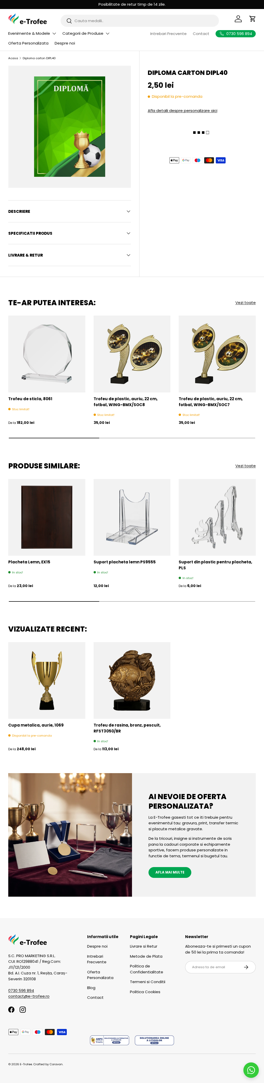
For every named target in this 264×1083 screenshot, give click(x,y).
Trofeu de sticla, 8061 (30, 398)
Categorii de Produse (82, 33)
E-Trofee (26, 1064)
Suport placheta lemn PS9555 (125, 562)
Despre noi (65, 43)
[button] (252, 18)
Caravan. (56, 1064)
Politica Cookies (145, 991)
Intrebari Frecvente (168, 33)
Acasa (13, 58)
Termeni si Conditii (147, 981)
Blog (91, 987)
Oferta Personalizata (28, 43)
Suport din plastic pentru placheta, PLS (215, 565)
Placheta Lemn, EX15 (29, 562)
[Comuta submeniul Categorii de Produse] (107, 33)
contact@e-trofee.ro (29, 996)
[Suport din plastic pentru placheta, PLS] (217, 517)
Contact (201, 33)
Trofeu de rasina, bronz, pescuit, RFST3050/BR (127, 728)
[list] (70, 127)
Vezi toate (245, 302)
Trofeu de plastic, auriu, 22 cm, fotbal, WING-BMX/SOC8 (126, 401)
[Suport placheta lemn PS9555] (132, 517)
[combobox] (140, 21)
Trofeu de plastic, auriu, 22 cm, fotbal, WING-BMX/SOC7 (211, 401)
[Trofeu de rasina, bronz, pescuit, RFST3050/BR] (132, 680)
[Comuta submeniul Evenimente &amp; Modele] (54, 33)
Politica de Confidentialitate (146, 969)
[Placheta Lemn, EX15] (46, 517)
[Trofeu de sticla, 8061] (46, 354)
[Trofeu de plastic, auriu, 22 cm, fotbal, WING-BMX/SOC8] (132, 354)
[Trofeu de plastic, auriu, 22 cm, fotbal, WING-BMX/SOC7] (217, 354)
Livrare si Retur (143, 946)
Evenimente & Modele (29, 33)
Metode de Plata (146, 956)
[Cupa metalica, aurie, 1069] (46, 680)
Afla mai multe (169, 872)
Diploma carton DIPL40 (39, 58)
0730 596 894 (21, 990)
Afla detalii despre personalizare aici (182, 110)
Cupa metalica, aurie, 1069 (36, 725)
